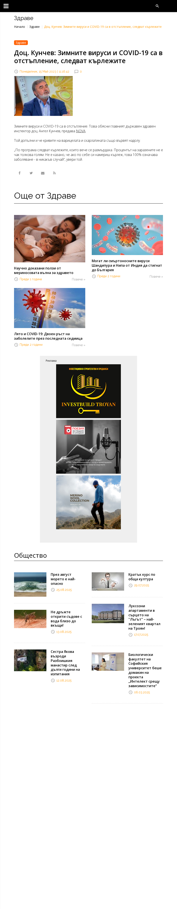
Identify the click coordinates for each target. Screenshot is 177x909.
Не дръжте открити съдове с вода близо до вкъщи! (66, 619)
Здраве (34, 27)
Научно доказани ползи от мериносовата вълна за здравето (43, 270)
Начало (19, 27)
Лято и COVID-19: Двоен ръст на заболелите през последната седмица (48, 336)
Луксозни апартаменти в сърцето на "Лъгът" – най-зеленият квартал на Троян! (144, 617)
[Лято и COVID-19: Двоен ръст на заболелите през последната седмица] (49, 307)
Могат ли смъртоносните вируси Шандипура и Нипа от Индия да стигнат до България (127, 265)
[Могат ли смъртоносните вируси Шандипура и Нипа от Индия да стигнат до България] (127, 234)
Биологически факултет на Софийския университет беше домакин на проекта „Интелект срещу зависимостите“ (145, 670)
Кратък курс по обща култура (141, 576)
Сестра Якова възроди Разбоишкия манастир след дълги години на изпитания (65, 662)
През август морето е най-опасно (63, 579)
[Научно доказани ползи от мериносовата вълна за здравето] (49, 238)
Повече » (78, 279)
